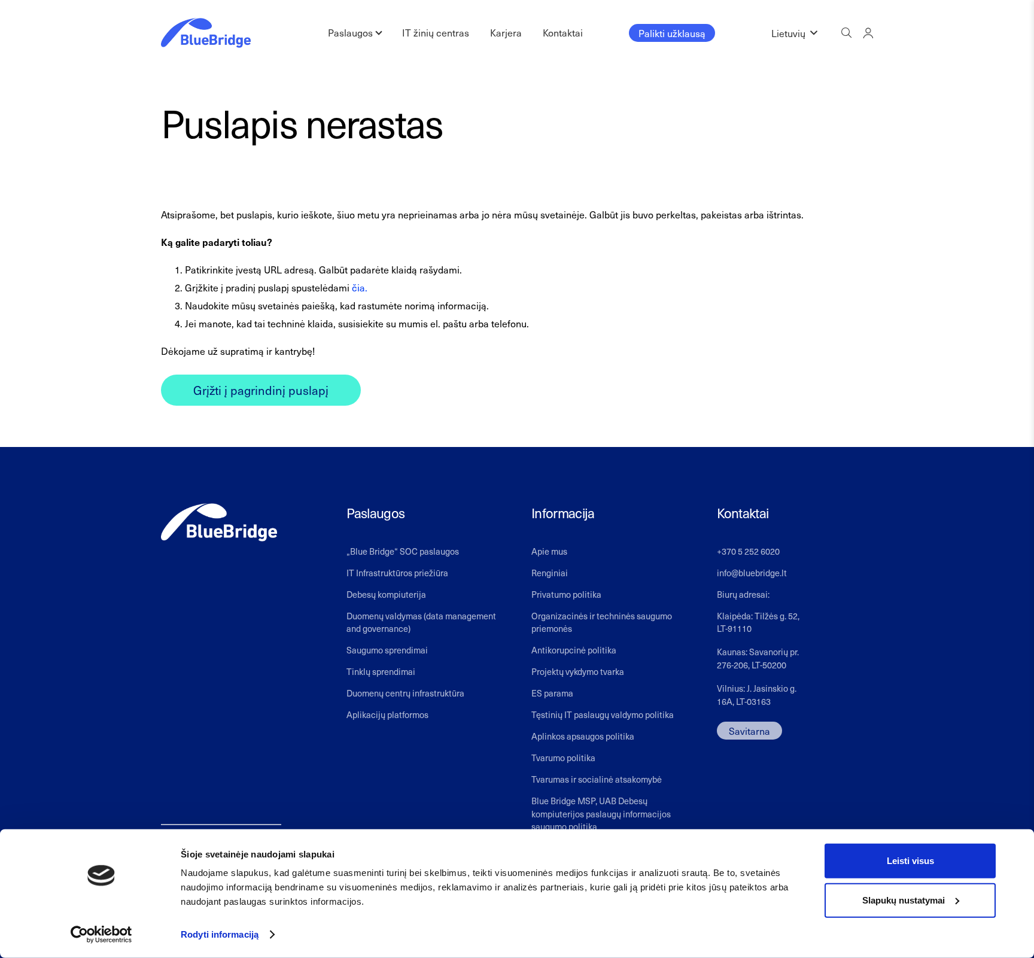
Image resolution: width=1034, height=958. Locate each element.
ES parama (552, 693)
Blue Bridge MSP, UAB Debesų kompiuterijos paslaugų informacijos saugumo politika (601, 813)
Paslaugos (350, 32)
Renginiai (549, 572)
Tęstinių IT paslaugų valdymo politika (602, 714)
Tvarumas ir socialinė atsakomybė (596, 779)
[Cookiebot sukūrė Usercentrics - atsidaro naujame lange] (101, 935)
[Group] (868, 33)
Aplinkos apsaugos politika (582, 736)
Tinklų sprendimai (380, 671)
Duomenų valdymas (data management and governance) (421, 622)
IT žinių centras (435, 32)
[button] (794, 32)
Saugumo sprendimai (387, 649)
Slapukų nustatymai (903, 900)
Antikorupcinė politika (573, 649)
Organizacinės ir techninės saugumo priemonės (601, 622)
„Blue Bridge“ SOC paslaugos (402, 551)
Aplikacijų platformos (387, 714)
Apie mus (549, 551)
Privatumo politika (566, 594)
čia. (359, 287)
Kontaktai (563, 32)
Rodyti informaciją (219, 934)
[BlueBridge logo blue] (206, 33)
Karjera (506, 32)
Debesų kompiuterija (386, 594)
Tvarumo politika (563, 757)
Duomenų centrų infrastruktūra (405, 693)
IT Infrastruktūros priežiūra (397, 572)
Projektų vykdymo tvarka (577, 671)
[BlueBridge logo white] (219, 522)
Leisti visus (910, 861)
